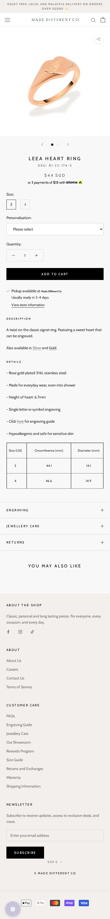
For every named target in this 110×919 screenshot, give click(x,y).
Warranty (13, 777)
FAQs (10, 716)
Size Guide (14, 759)
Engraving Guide (19, 724)
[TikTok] (32, 631)
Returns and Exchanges (24, 768)
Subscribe (25, 853)
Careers (12, 669)
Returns (15, 542)
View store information (28, 305)
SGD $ (53, 862)
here (20, 421)
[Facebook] (8, 631)
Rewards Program (20, 751)
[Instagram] (20, 631)
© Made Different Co (55, 873)
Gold (52, 347)
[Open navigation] (7, 20)
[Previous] (42, 144)
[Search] (93, 19)
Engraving (17, 510)
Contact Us (15, 678)
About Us (13, 660)
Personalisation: (19, 217)
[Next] (68, 144)
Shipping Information (23, 786)
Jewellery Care (23, 526)
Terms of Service (19, 687)
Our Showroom (18, 742)
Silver (37, 347)
